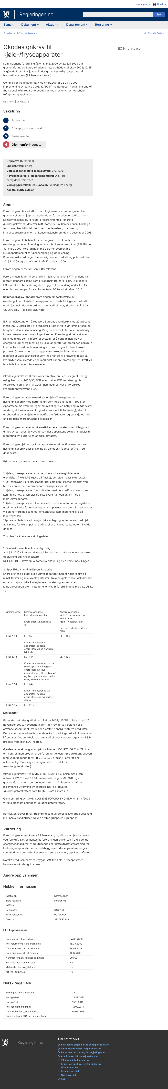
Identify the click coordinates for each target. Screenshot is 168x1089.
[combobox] (118, 14)
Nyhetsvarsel (68, 1075)
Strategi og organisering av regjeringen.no (85, 1044)
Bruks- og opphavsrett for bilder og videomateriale (81, 1066)
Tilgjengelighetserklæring (75, 1060)
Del (149, 33)
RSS (63, 1078)
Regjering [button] (102, 24)
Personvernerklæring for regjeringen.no (83, 1052)
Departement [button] (76, 24)
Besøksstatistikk (70, 1071)
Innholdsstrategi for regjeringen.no (81, 1048)
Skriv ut (161, 33)
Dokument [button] (29, 24)
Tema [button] (8, 24)
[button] (27, 33)
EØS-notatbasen (130, 48)
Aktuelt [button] (51, 24)
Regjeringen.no (36, 14)
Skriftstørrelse (143, 4)
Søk (159, 14)
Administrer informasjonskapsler (79, 1056)
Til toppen (50, 1025)
